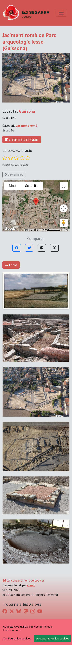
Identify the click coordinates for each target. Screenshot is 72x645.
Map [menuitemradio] (12, 186)
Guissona (27, 111)
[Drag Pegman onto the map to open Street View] (64, 223)
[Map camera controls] (64, 208)
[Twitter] (54, 248)
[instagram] (32, 611)
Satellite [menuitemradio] (31, 186)
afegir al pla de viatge (23, 140)
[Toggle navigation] (61, 13)
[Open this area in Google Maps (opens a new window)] (10, 228)
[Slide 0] (18, 97)
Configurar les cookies (17, 638)
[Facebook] (16, 248)
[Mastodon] (42, 248)
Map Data (35, 230)
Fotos (12, 265)
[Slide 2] (32, 97)
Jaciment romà (26, 125)
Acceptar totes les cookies (52, 638)
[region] (36, 632)
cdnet (31, 585)
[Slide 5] (54, 97)
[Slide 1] (25, 97)
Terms (65, 230)
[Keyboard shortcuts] (26, 230)
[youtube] (39, 611)
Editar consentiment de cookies (23, 580)
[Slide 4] (47, 97)
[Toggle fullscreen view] (64, 186)
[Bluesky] (29, 248)
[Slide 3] (40, 97)
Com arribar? (15, 174)
